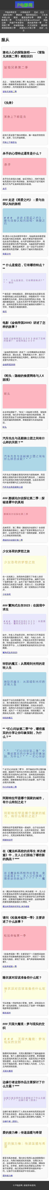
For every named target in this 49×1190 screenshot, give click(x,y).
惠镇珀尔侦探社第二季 (13, 540)
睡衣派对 (7, 1013)
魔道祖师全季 (27, 17)
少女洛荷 (7, 594)
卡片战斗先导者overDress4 (27, 20)
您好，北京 (39, 12)
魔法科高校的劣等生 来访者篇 (16, 906)
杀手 (5, 189)
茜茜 (39, 17)
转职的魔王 (8, 718)
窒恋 (5, 312)
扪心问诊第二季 (10, 787)
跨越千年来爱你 (17, 23)
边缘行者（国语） (11, 1121)
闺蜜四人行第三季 (27, 28)
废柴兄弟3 (7, 15)
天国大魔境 (8, 1071)
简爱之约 (7, 254)
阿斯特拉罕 (8, 840)
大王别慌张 (32, 25)
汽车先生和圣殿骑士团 (13, 487)
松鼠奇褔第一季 (10, 966)
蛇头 (5, 427)
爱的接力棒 (8, 1176)
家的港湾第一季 (34, 23)
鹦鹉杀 (19, 15)
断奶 (16, 17)
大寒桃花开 (25, 12)
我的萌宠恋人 (32, 15)
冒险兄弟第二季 (10, 92)
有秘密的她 (19, 25)
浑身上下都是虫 (10, 142)
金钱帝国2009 (9, 365)
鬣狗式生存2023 (10, 652)
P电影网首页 (10, 12)
